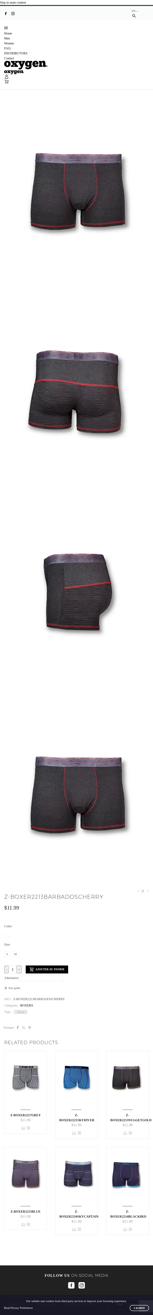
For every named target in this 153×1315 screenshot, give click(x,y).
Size (7, 944)
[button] (134, 15)
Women (9, 43)
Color (7, 926)
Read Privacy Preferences (18, 1307)
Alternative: (11, 978)
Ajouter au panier (46, 969)
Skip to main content (13, 2)
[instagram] (81, 1285)
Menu (6, 28)
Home (8, 33)
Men (7, 38)
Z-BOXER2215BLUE (26, 1211)
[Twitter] (24, 1027)
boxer (21, 1011)
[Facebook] (5, 13)
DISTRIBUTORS (15, 53)
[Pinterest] (30, 1027)
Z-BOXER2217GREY (25, 1115)
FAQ (7, 48)
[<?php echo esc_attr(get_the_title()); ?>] (28, 1128)
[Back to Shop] (143, 891)
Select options (23, 1128)
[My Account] (76, 76)
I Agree (139, 1308)
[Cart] (6, 81)
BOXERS (26, 1005)
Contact (9, 58)
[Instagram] (13, 13)
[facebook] (71, 1285)
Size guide (14, 988)
